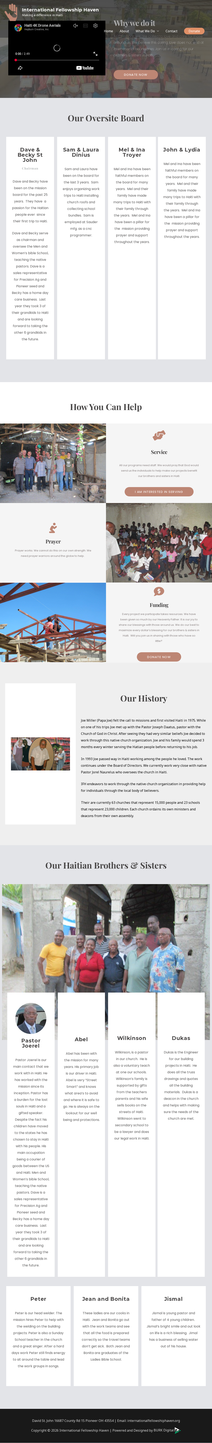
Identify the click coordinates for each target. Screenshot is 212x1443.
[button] (194, 31)
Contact (171, 31)
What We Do (145, 31)
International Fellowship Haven (60, 10)
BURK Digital (164, 1430)
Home (108, 31)
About (124, 31)
